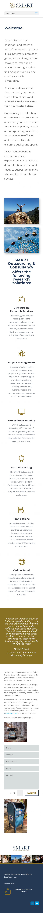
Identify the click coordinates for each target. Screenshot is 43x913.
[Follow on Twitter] (37, 903)
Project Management (21, 362)
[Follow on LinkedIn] (32, 903)
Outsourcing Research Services (21, 309)
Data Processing (21, 467)
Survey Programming (21, 420)
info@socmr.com (10, 713)
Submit (31, 793)
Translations (21, 518)
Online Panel (21, 570)
